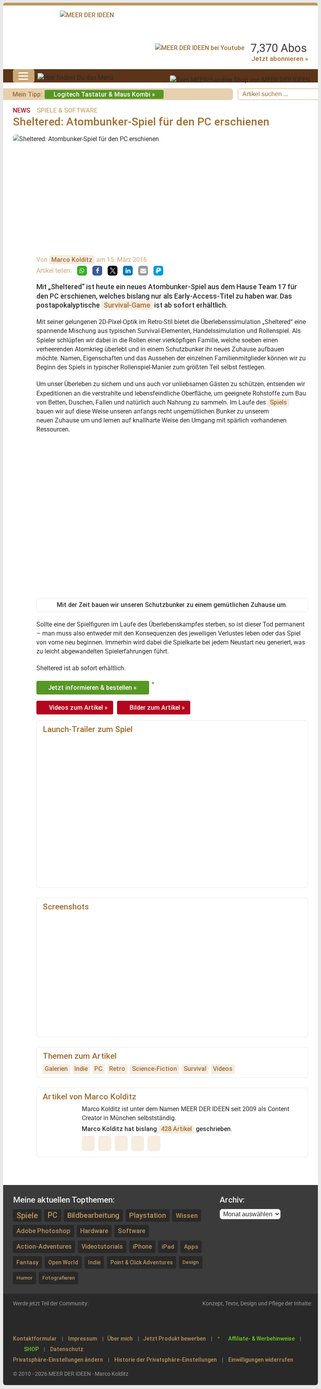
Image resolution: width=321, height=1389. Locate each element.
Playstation (147, 1215)
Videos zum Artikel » (78, 707)
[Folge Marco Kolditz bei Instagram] (139, 1143)
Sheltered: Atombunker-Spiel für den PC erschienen (141, 121)
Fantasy (27, 1262)
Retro (117, 1068)
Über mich (120, 1338)
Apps (191, 1246)
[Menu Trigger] (23, 75)
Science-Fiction (154, 1068)
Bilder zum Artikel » (157, 707)
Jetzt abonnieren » (279, 59)
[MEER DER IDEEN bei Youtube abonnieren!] (199, 48)
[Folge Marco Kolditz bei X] (123, 1143)
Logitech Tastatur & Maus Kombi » (104, 94)
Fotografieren (58, 1278)
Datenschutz (66, 1349)
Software (131, 1231)
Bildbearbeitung (93, 1215)
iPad (168, 1246)
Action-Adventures (44, 1246)
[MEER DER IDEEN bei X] (88, 1320)
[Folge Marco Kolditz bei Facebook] (156, 1143)
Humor (24, 1278)
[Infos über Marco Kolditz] (21, 274)
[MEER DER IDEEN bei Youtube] (20, 1320)
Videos (223, 1068)
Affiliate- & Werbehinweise (261, 1338)
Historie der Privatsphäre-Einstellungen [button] (165, 1360)
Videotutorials (102, 1246)
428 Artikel (176, 1129)
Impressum (82, 1338)
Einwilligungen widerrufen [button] (260, 1360)
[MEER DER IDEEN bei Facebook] (54, 1320)
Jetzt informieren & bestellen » (92, 687)
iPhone (142, 1246)
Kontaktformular (35, 1338)
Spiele (27, 1215)
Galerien (56, 1068)
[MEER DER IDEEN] (87, 15)
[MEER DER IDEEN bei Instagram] (71, 1320)
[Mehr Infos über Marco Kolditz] (90, 1143)
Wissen (187, 1215)
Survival (195, 1068)
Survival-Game (127, 305)
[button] (82, 271)
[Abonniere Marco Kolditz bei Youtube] (106, 1143)
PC (98, 1068)
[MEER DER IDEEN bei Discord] (106, 1320)
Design (190, 1262)
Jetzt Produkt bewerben (174, 1338)
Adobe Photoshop (43, 1231)
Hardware (94, 1231)
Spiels (278, 402)
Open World (63, 1262)
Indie (81, 1068)
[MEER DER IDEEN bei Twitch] (37, 1320)
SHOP (31, 1349)
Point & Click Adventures (141, 1262)
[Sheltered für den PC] (67, 933)
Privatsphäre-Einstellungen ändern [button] (58, 1360)
